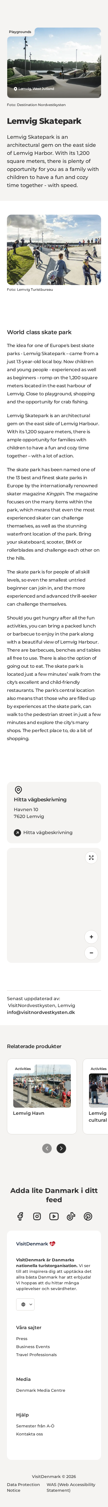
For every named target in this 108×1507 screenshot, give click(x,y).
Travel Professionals (36, 1354)
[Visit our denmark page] (20, 1216)
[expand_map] (91, 857)
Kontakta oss (29, 1434)
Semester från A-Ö (35, 1426)
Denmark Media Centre (40, 1390)
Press (21, 1338)
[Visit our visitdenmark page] (54, 1216)
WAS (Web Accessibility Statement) (71, 1487)
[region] (54, 905)
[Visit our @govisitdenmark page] (71, 1216)
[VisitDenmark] (36, 1244)
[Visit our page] (37, 1216)
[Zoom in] (91, 937)
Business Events (33, 1346)
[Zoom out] (91, 953)
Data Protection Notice (23, 1487)
